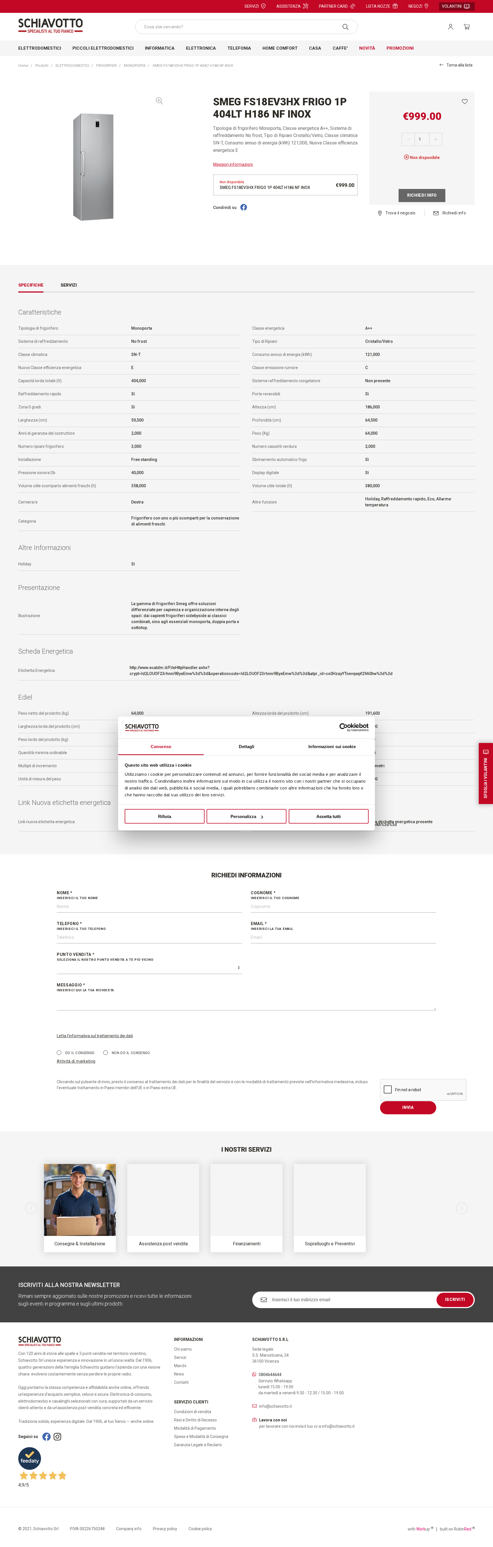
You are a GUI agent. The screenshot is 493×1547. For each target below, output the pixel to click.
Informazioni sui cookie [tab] (331, 746)
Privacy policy (165, 1528)
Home (23, 65)
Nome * (77, 895)
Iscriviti (455, 1299)
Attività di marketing (76, 1061)
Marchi (180, 1365)
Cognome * (275, 895)
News (179, 1374)
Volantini (452, 6)
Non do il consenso (130, 1053)
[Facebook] (243, 207)
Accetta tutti (328, 816)
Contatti (181, 1382)
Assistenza (288, 6)
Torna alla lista (459, 65)
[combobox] (246, 27)
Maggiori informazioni (233, 164)
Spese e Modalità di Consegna (201, 1436)
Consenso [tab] (161, 746)
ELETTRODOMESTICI (72, 65)
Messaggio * (85, 987)
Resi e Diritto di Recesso (195, 1420)
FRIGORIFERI (106, 65)
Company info (129, 1528)
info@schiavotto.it (275, 1406)
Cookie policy (200, 1528)
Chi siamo (183, 1349)
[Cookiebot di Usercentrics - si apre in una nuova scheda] (344, 727)
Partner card (333, 6)
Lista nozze (378, 6)
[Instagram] (57, 1436)
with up (420, 1528)
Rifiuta (164, 816)
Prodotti (42, 65)
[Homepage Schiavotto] (50, 26)
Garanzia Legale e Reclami (198, 1445)
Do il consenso (79, 1053)
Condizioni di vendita (192, 1411)
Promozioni (400, 48)
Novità (367, 48)
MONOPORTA (135, 65)
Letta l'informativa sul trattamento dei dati (95, 1036)
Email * (272, 926)
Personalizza (243, 816)
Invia (408, 1107)
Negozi (415, 6)
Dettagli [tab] (246, 746)
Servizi (252, 6)
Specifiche (30, 285)
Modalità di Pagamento (195, 1428)
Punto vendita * (105, 957)
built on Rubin (457, 1528)
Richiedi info (422, 195)
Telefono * (81, 926)
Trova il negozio (400, 213)
